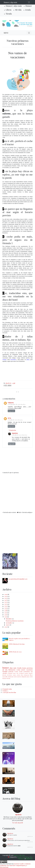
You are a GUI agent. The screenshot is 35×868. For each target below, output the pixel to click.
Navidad (4, 671)
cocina (18, 670)
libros (31, 675)
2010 (5, 627)
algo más (13, 668)
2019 (5, 608)
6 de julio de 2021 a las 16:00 (19, 435)
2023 (5, 600)
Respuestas (12, 430)
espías (14, 675)
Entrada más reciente (9, 512)
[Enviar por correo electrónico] (4, 385)
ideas (22, 675)
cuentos (26, 673)
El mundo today (7, 689)
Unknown (11, 402)
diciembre (9, 619)
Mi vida (18, 9)
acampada (9, 673)
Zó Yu (9, 418)
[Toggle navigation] (29, 2)
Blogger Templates (22, 857)
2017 (5, 613)
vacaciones (29, 670)
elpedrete (15, 433)
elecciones (9, 675)
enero (8, 625)
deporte (31, 673)
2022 (5, 602)
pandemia (10, 671)
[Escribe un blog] (6, 385)
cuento (21, 671)
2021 (5, 604)
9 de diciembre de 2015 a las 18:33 (16, 404)
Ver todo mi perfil (17, 823)
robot (31, 676)
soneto (23, 670)
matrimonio (11, 676)
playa (28, 676)
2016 (5, 615)
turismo (4, 678)
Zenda (28, 9)
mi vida (4, 670)
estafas (18, 675)
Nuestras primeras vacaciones (14, 621)
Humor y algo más (10, 2)
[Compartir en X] (7, 385)
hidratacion (11, 670)
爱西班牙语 (29, 859)
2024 (6, 598)
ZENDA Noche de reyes (15, 652)
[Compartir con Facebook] (9, 385)
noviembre (9, 623)
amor (14, 673)
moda (15, 676)
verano (16, 671)
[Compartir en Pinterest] (10, 385)
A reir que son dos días (9, 692)
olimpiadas (24, 676)
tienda (24, 668)
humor (5, 667)
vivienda (8, 678)
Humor (28, 6)
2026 (6, 594)
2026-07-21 (30, 836)
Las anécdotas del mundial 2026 (17, 579)
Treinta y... (5, 691)
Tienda (9, 13)
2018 (5, 611)
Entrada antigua (27, 512)
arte (17, 673)
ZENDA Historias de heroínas (17, 644)
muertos (19, 676)
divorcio (4, 675)
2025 (5, 596)
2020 (6, 606)
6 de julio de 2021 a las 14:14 (15, 420)
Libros (8, 9)
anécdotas (30, 668)
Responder (11, 411)
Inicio (19, 512)
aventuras (21, 673)
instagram (26, 675)
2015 (5, 617)
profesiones (27, 671)
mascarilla (4, 676)
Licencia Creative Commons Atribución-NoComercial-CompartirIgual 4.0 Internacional (15, 865)
